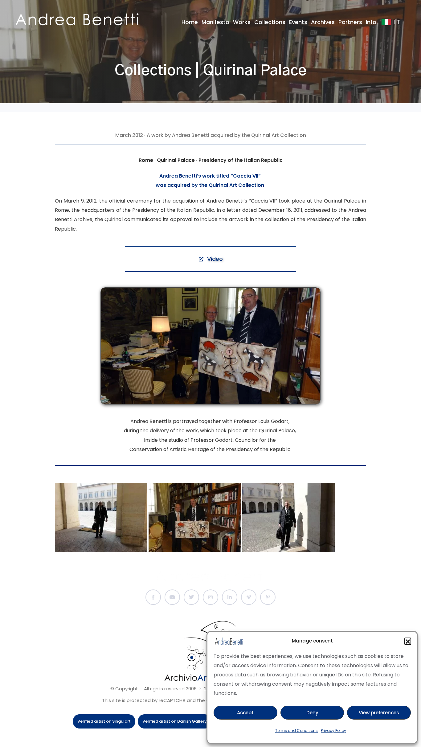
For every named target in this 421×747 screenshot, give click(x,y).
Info (371, 22)
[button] (408, 641)
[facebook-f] (153, 597)
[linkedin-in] (229, 597)
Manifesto (215, 22)
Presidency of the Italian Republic (173, 210)
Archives (323, 22)
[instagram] (210, 597)
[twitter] (191, 597)
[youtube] (172, 597)
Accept (245, 712)
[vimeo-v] (248, 597)
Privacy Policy (333, 730)
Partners (350, 22)
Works (242, 22)
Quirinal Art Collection (236, 185)
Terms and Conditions (296, 730)
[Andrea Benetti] (77, 19)
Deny (312, 712)
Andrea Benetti (190, 135)
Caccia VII (245, 175)
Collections (269, 22)
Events (298, 22)
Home (190, 22)
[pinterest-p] (268, 597)
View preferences (379, 712)
